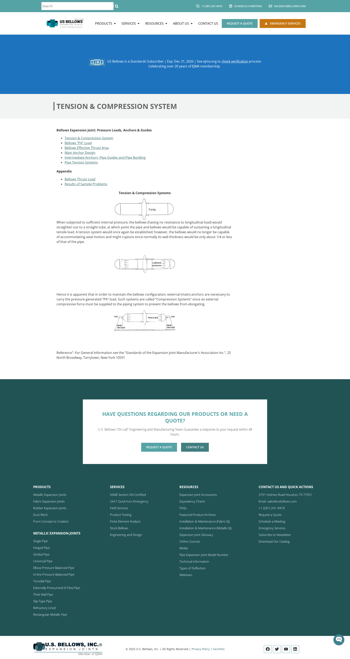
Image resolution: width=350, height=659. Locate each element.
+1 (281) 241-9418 (211, 6)
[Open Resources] (166, 23)
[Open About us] (191, 23)
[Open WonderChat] (338, 639)
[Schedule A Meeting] (230, 6)
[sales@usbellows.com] (270, 6)
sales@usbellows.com (290, 6)
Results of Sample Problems (86, 184)
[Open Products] (114, 23)
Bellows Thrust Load (80, 179)
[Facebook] (268, 649)
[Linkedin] (295, 649)
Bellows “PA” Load (78, 143)
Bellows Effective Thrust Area (87, 148)
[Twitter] (277, 649)
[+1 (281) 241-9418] (197, 6)
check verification (235, 61)
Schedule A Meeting (248, 6)
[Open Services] (138, 23)
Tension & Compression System (89, 138)
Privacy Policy (201, 649)
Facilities (219, 649)
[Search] (117, 6)
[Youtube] (286, 649)
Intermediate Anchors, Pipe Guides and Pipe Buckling (105, 157)
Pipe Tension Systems (81, 162)
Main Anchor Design (80, 152)
